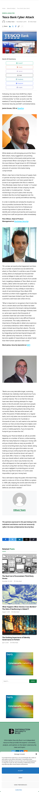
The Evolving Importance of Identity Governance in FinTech (16, 638)
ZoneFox (21, 108)
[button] (36, 754)
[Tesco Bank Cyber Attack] (19, 42)
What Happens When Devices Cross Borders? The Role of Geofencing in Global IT (19, 608)
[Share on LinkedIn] (10, 26)
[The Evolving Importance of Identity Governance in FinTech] (19, 625)
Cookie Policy (18, 790)
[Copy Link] (18, 26)
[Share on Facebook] (15, 26)
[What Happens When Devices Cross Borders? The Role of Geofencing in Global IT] (19, 594)
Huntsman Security (21, 221)
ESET (28, 345)
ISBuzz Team (11, 22)
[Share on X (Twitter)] (12, 26)
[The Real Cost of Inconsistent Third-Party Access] (19, 564)
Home (3, 8)
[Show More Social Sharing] (22, 26)
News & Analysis (11, 8)
